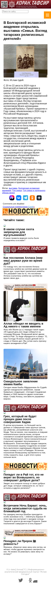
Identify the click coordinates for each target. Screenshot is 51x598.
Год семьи (17, 190)
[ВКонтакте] (18, 197)
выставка (13, 188)
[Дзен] (39, 197)
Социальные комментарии (19, 207)
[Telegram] (25, 197)
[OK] (32, 197)
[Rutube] (11, 197)
